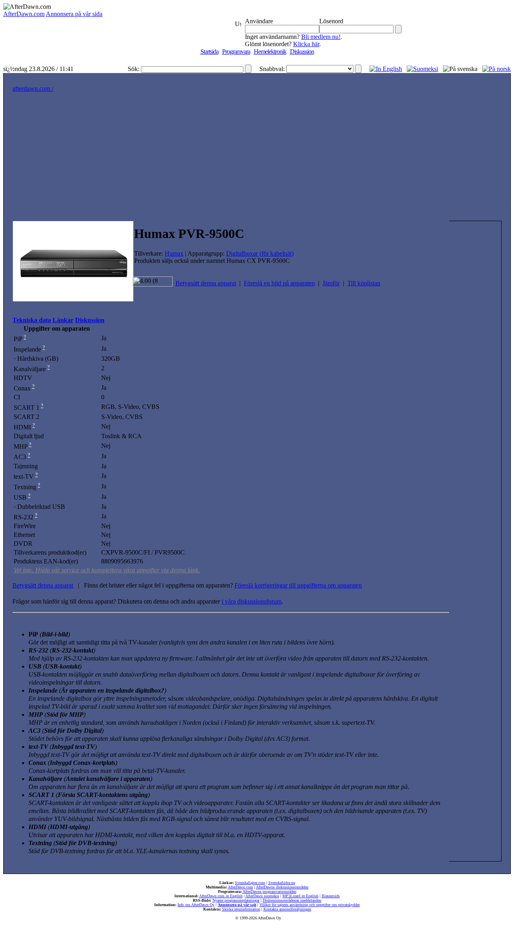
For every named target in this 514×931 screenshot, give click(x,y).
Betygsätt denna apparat (205, 283)
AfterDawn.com (24, 13)
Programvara (236, 51)
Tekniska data (31, 320)
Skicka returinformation (241, 909)
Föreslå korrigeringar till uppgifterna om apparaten (298, 585)
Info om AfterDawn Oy (195, 905)
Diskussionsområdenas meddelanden (292, 900)
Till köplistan (363, 283)
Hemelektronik (270, 51)
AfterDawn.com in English (221, 896)
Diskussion (302, 51)
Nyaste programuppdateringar (235, 900)
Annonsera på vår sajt (237, 905)
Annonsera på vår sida (74, 13)
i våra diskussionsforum (251, 601)
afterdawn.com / (32, 88)
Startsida (209, 51)
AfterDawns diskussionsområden (282, 887)
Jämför (331, 283)
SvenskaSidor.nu (281, 882)
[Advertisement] (257, 160)
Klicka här (306, 44)
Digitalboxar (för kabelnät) (260, 253)
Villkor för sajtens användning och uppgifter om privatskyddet (309, 905)
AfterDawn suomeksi (262, 896)
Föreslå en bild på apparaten (279, 283)
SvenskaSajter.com (250, 882)
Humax (174, 253)
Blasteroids (331, 896)
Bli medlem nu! (321, 36)
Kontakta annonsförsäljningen (287, 909)
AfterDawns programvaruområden (269, 891)
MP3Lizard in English (300, 896)
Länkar (63, 320)
